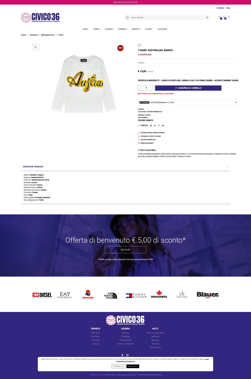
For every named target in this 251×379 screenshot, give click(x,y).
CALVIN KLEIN (179, 290)
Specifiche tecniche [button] (33, 167)
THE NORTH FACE (111, 291)
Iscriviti (125, 249)
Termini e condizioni (125, 344)
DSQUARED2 (157, 290)
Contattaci (220, 8)
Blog (228, 8)
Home (23, 35)
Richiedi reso (155, 347)
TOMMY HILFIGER (132, 290)
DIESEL (35, 290)
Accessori (96, 340)
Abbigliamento (47, 35)
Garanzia (155, 340)
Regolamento (125, 340)
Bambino (34, 35)
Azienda (125, 333)
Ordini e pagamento (155, 333)
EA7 (60, 290)
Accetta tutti (133, 366)
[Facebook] (122, 356)
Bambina (96, 336)
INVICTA (86, 290)
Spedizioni (155, 336)
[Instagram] (127, 356)
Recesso (155, 344)
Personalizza (118, 366)
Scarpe (96, 344)
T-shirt (60, 35)
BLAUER (199, 290)
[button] (188, 88)
